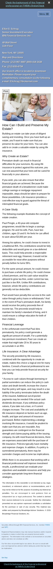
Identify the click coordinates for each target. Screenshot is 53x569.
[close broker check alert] (49, 2)
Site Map (4, 557)
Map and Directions (12, 57)
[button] (44, 14)
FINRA (47, 525)
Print (5, 91)
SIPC (6, 527)
